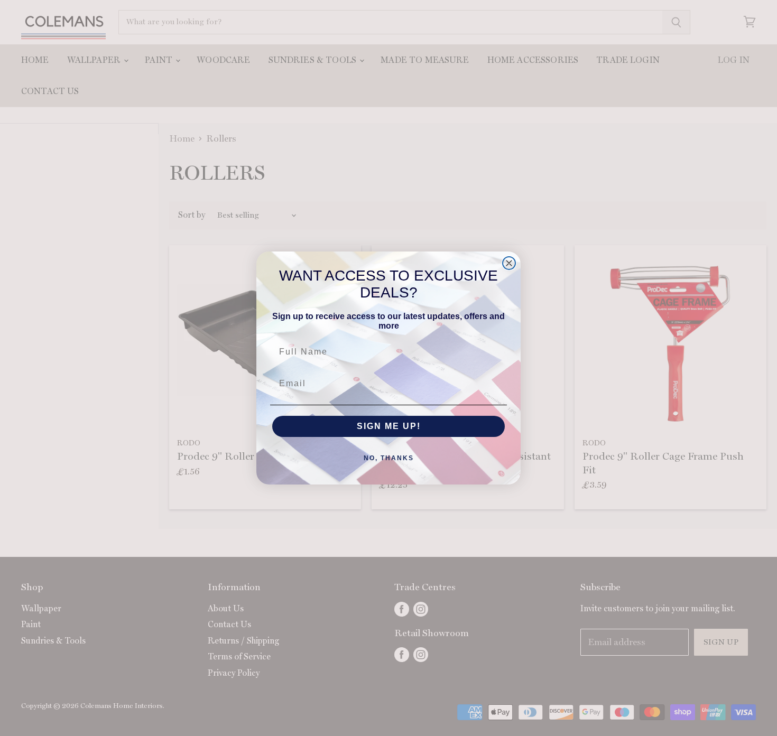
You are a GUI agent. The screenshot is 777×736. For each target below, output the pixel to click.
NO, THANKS (389, 458)
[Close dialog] (509, 263)
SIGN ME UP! (389, 426)
